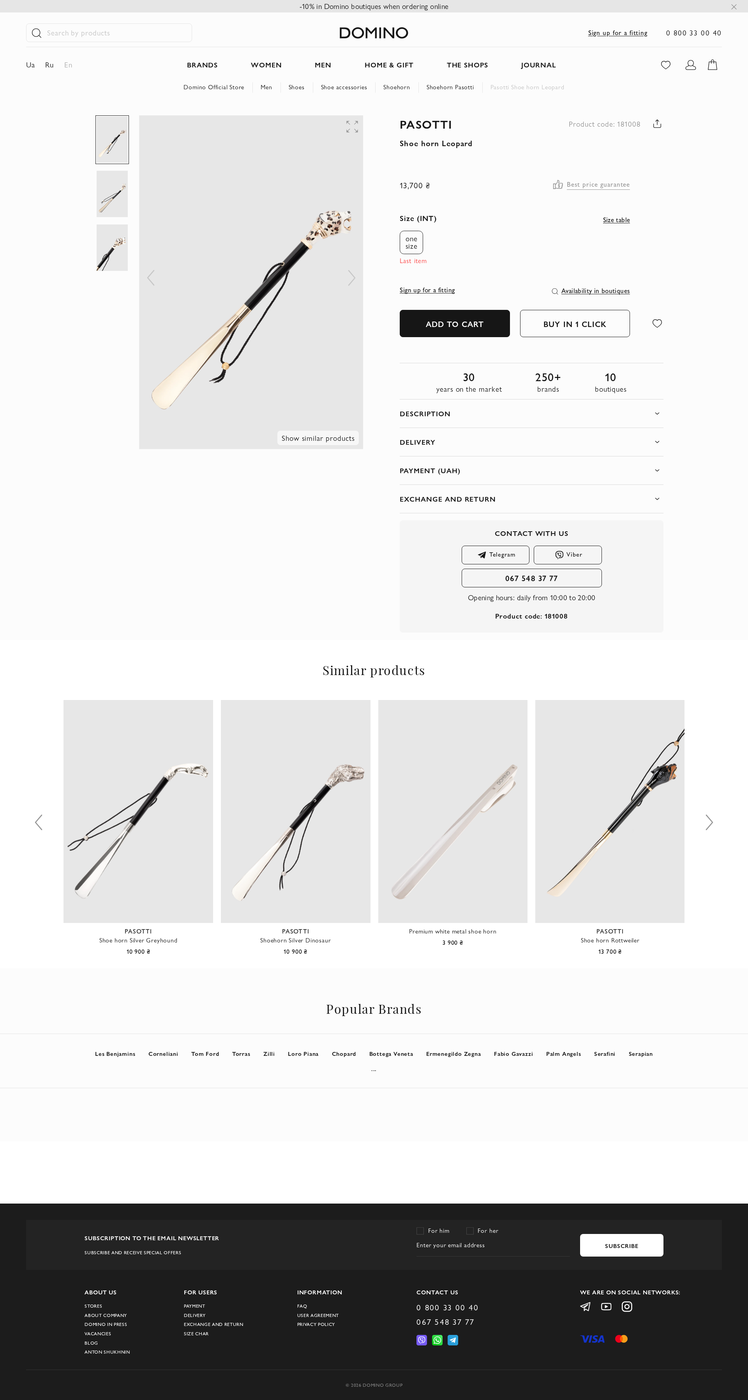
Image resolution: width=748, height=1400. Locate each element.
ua (30, 65)
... (374, 1068)
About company (106, 1315)
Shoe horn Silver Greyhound (138, 940)
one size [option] (412, 242)
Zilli (269, 1053)
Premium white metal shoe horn (452, 931)
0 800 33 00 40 (694, 33)
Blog (91, 1342)
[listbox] (415, 242)
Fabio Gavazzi (513, 1053)
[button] (308, 131)
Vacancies (98, 1333)
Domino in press (106, 1324)
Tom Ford (205, 1053)
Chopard (344, 1053)
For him (439, 1230)
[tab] (531, 413)
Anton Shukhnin (107, 1351)
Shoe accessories (344, 87)
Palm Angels (563, 1053)
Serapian (641, 1053)
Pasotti (426, 124)
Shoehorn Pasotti (450, 87)
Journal (539, 64)
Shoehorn (396, 87)
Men (266, 87)
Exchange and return (213, 1324)
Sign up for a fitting (618, 32)
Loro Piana (303, 1053)
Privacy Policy (316, 1324)
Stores (93, 1305)
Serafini (605, 1053)
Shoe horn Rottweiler (610, 940)
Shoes (297, 87)
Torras (241, 1053)
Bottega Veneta (391, 1053)
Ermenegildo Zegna (453, 1053)
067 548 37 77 (531, 578)
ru (49, 65)
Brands (202, 64)
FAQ (302, 1305)
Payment (194, 1305)
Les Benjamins (115, 1053)
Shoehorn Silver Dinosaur (295, 940)
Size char (196, 1333)
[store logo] (374, 33)
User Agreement (318, 1315)
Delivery (194, 1315)
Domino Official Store (213, 87)
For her (488, 1230)
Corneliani (163, 1053)
